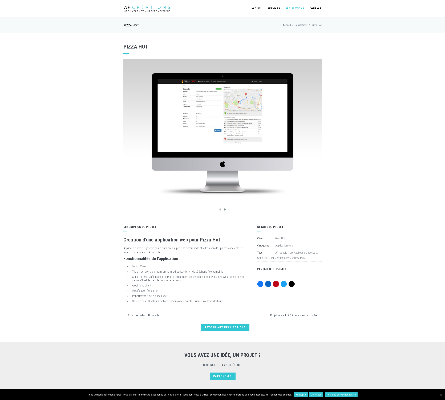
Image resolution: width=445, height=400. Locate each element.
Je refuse (316, 394)
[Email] (292, 284)
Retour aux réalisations (225, 327)
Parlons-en (222, 376)
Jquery (295, 258)
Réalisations (294, 8)
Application (300, 252)
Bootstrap (313, 252)
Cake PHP (262, 258)
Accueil (256, 8)
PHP (311, 258)
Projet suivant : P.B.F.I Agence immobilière (294, 315)
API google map (284, 252)
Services (274, 8)
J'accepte (301, 394)
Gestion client (282, 258)
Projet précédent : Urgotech (143, 315)
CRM (271, 258)
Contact (315, 8)
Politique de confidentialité (341, 394)
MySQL (304, 258)
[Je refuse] (440, 395)
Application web (284, 245)
